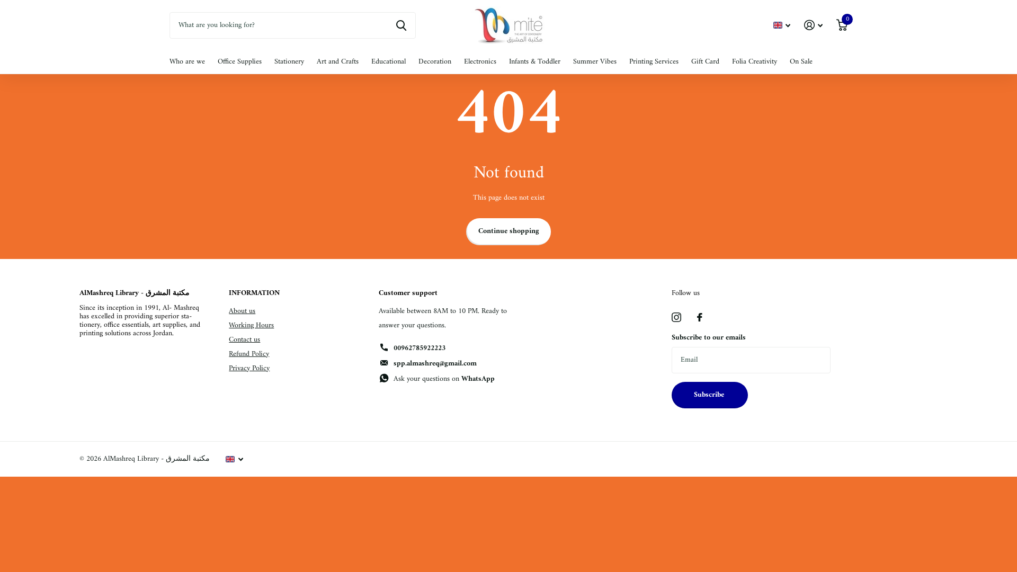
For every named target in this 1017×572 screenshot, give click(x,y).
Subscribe (710, 394)
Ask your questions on (444, 379)
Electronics (480, 61)
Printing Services (654, 61)
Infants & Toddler (534, 61)
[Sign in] (813, 25)
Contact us (244, 339)
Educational (388, 61)
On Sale (801, 61)
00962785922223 (419, 348)
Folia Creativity (754, 61)
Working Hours (251, 325)
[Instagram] (676, 317)
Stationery (289, 61)
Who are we (187, 61)
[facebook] (699, 317)
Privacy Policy (249, 368)
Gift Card (705, 61)
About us (242, 311)
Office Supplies (240, 61)
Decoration (434, 61)
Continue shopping (508, 231)
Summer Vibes (595, 61)
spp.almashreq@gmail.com (435, 363)
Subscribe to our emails (709, 337)
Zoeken (401, 25)
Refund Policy (249, 354)
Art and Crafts (338, 61)
